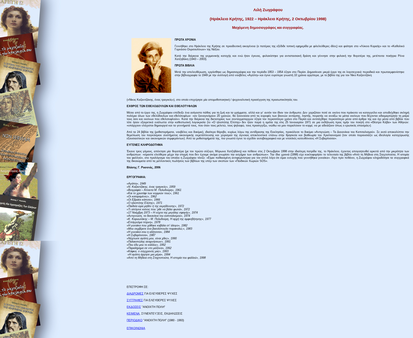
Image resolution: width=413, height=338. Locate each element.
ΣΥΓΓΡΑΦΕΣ (135, 300)
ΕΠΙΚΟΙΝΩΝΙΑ (136, 328)
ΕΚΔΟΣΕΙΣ (134, 307)
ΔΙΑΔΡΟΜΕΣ (135, 293)
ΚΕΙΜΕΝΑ (133, 313)
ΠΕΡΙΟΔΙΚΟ (134, 320)
